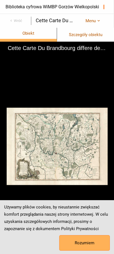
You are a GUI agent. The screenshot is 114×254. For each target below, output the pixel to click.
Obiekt (28, 33)
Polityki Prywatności (80, 228)
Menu (91, 20)
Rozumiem (84, 242)
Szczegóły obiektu (85, 34)
